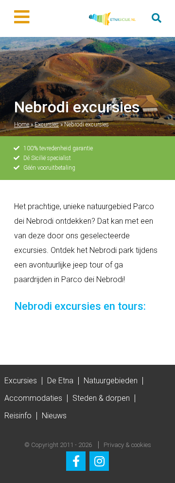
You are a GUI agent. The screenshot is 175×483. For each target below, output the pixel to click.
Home (21, 124)
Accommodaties (33, 398)
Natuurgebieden (111, 380)
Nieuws (54, 415)
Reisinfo (18, 415)
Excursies (47, 124)
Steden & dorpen (101, 398)
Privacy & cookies (127, 444)
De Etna (60, 380)
